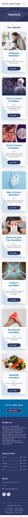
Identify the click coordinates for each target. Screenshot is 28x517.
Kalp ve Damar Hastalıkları (14, 193)
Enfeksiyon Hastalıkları (14, 54)
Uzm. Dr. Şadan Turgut (11, 3)
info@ (6, 488)
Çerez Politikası (9, 508)
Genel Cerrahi (8, 510)
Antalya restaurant (18, 510)
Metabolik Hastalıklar (14, 376)
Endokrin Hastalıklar (14, 284)
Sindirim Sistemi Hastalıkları (14, 146)
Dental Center (19, 512)
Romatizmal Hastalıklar (14, 330)
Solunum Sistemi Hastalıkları (14, 99)
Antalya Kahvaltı (9, 512)
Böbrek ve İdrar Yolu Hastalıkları (14, 238)
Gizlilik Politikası (19, 508)
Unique (20, 505)
